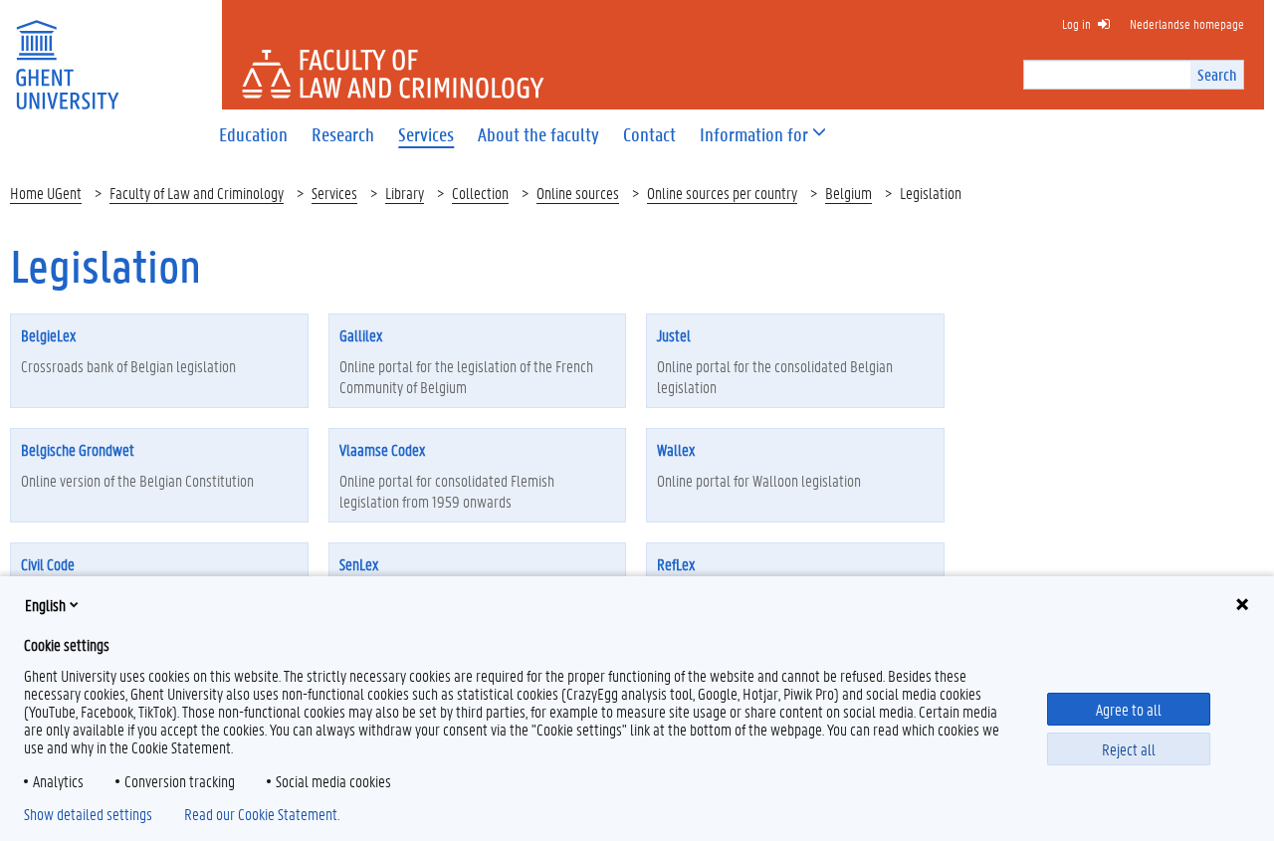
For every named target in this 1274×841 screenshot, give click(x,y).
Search (1216, 74)
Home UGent (46, 192)
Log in (1076, 23)
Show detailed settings (88, 814)
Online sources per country (722, 192)
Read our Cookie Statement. (261, 814)
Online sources (577, 192)
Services (334, 192)
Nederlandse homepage (1187, 23)
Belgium (848, 192)
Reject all (1129, 748)
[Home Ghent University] (66, 52)
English (45, 604)
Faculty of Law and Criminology (196, 192)
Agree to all (1129, 709)
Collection (480, 192)
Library (404, 192)
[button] (754, 134)
